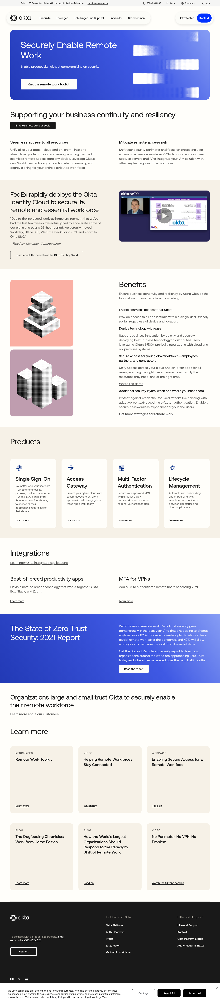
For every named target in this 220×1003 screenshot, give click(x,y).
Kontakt (204, 18)
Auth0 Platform (115, 932)
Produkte (45, 18)
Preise (109, 938)
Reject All (169, 993)
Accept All (194, 993)
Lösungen (62, 18)
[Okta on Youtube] (12, 979)
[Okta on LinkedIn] (26, 979)
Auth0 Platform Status (190, 945)
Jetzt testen (187, 18)
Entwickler (116, 18)
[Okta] (20, 18)
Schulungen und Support (89, 18)
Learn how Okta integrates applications (39, 562)
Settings (143, 993)
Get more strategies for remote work (146, 414)
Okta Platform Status (190, 938)
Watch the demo (131, 384)
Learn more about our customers (34, 714)
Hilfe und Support (187, 925)
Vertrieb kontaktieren (118, 952)
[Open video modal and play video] (164, 216)
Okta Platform (114, 925)
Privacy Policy (79, 997)
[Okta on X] (19, 979)
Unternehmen (136, 18)
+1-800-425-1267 (31, 940)
